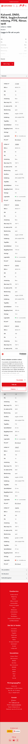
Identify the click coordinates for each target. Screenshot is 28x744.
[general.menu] (0, 8)
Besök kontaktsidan (16, 704)
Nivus (14, 673)
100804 (17, 144)
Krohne (14, 669)
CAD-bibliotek (14, 612)
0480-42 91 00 (15, 702)
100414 (17, 326)
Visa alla (14, 678)
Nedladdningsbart (6, 578)
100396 (17, 205)
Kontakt (14, 646)
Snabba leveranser (14, 1)
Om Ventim (14, 628)
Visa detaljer (19, 380)
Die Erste (14, 663)
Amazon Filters (14, 656)
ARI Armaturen (14, 658)
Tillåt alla (14, 384)
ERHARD (14, 667)
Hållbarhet (14, 637)
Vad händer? (14, 644)
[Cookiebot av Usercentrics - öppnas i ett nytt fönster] (19, 354)
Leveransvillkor (14, 603)
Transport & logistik (14, 605)
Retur (14, 607)
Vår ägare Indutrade (14, 641)
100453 (17, 265)
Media (14, 639)
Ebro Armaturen (14, 665)
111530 (17, 83)
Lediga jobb (14, 648)
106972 (17, 508)
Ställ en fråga (6, 64)
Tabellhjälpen (14, 616)
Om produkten (5, 570)
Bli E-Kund (18, 139)
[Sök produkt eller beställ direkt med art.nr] (13, 6)
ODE (14, 676)
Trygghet (14, 633)
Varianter (4, 76)
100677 (17, 447)
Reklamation (14, 609)
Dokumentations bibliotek (14, 618)
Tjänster (14, 599)
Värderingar (14, 635)
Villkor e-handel (14, 601)
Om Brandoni (5, 574)
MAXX (14, 671)
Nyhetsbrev (14, 631)
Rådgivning (14, 596)
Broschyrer (14, 614)
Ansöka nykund (14, 594)
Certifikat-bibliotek (14, 620)
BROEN (14, 660)
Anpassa (13, 389)
